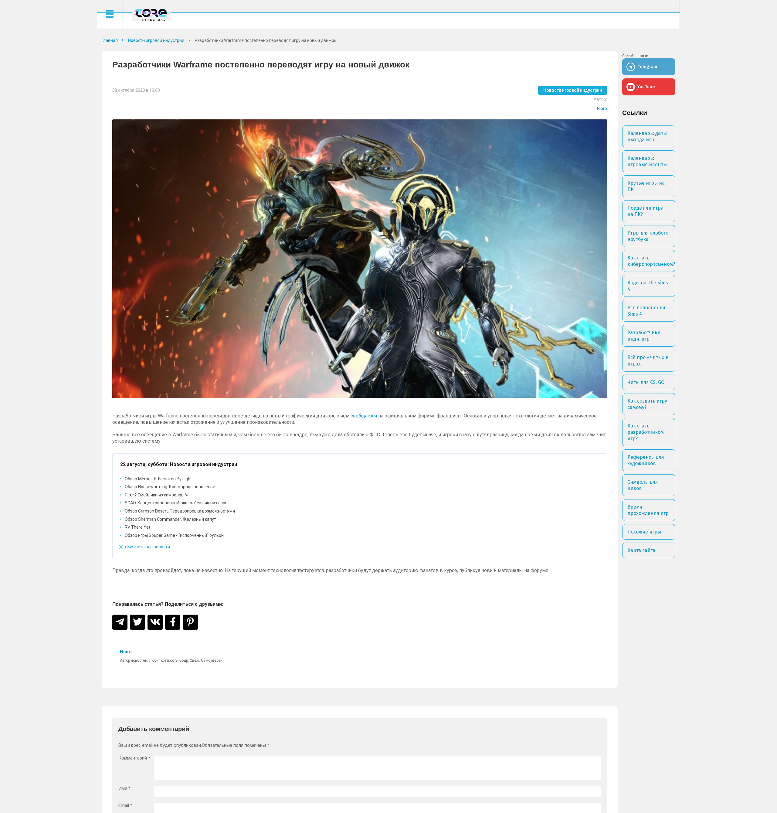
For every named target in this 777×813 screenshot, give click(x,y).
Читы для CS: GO (645, 382)
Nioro (602, 108)
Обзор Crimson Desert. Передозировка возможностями (180, 511)
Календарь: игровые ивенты (647, 161)
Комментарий (134, 758)
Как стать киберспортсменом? (651, 261)
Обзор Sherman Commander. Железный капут (170, 519)
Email (125, 805)
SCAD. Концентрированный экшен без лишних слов (176, 502)
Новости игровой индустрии (572, 90)
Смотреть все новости (147, 546)
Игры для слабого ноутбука (647, 236)
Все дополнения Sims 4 (646, 311)
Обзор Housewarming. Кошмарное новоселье (170, 486)
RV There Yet (137, 527)
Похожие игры (644, 532)
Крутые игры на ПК (646, 186)
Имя (124, 788)
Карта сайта (641, 550)
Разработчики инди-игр (643, 336)
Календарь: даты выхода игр (647, 136)
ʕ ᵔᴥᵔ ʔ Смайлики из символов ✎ (156, 494)
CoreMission (151, 14)
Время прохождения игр (648, 510)
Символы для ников (642, 485)
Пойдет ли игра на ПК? (645, 211)
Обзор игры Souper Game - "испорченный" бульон (174, 535)
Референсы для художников (645, 460)
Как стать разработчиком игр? (645, 432)
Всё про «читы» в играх (648, 361)
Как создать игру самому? (647, 404)
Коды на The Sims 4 (647, 286)
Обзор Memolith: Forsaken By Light (158, 478)
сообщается (364, 416)
